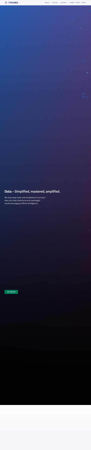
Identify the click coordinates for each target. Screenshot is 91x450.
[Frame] (10, 2)
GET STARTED (11, 292)
